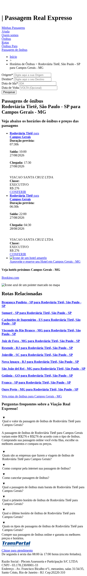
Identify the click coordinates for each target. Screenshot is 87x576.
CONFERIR (18, 192)
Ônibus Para (9, 46)
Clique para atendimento (17, 550)
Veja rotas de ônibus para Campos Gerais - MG (32, 396)
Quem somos (10, 35)
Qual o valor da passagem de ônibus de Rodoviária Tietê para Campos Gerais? (41, 421)
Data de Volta (10, 87)
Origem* (7, 75)
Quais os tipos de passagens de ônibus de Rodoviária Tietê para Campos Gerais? (42, 526)
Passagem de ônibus (14, 50)
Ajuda (6, 31)
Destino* (7, 79)
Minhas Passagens (13, 28)
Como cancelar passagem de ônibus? (25, 475)
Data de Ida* (10, 83)
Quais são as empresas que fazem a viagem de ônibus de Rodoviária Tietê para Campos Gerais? (38, 455)
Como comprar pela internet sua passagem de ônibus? (36, 466)
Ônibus (6, 39)
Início (13, 56)
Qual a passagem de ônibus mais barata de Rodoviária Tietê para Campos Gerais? (43, 487)
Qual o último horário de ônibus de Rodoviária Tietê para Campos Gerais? (38, 513)
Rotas (5, 42)
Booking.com (10, 277)
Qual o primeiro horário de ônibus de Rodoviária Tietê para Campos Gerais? (40, 500)
